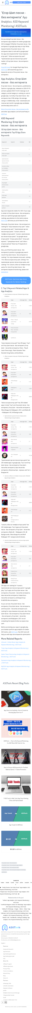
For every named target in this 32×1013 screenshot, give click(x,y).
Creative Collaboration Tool (10, 1000)
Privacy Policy (6, 968)
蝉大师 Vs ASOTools (16, 849)
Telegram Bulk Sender (8, 995)
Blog (4, 975)
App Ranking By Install (8, 956)
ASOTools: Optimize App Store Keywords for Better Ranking (16, 280)
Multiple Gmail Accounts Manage (11, 993)
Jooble (4, 990)
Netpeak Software (7, 988)
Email (17, 882)
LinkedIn (27, 882)
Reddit (7, 882)
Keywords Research (8, 949)
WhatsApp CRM (7, 983)
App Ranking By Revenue (9, 954)
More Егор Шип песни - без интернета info (15, 109)
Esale (4, 997)
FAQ (4, 958)
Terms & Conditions (8, 971)
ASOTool (4, 114)
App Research (6, 951)
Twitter (2, 882)
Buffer (21, 882)
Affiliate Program (7, 964)
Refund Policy (6, 973)
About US (5, 978)
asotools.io (4, 272)
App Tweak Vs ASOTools (16, 825)
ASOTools (4, 70)
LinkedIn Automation (8, 986)
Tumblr (12, 882)
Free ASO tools (5, 67)
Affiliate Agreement (8, 966)
